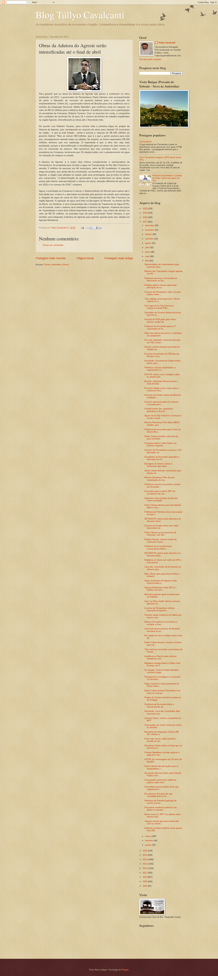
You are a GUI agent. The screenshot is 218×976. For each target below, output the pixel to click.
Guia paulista (145, 141)
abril (147, 261)
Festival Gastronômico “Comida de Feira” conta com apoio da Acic (167, 178)
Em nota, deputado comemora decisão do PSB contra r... (162, 341)
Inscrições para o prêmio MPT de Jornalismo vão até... (159, 492)
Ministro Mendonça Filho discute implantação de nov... (159, 478)
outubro (149, 234)
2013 (145, 864)
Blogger (125, 970)
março (148, 836)
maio (147, 256)
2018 (145, 217)
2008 (145, 886)
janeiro (148, 845)
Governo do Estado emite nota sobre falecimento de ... (161, 526)
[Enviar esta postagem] (82, 227)
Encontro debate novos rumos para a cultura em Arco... (161, 389)
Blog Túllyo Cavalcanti (80, 14)
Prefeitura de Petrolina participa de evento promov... (160, 801)
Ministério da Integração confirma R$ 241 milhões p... (161, 733)
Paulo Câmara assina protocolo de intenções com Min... (160, 533)
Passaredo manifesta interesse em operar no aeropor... (160, 808)
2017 (145, 222)
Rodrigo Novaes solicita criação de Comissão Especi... (160, 540)
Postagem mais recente (51, 258)
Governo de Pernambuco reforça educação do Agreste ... (159, 609)
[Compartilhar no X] (94, 228)
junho (148, 252)
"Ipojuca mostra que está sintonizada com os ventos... (161, 822)
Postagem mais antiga (119, 258)
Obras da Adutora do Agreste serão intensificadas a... (160, 581)
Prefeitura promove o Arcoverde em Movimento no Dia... (160, 279)
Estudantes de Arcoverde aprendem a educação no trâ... (161, 458)
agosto (148, 243)
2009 (145, 881)
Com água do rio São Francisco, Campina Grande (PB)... (159, 306)
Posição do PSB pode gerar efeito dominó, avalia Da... (160, 320)
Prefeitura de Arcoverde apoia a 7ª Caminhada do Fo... (160, 327)
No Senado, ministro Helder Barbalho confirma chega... (161, 671)
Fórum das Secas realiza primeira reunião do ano (160, 740)
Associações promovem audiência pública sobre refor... (160, 781)
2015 (145, 855)
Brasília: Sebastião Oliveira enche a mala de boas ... (161, 382)
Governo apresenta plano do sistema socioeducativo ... (161, 403)
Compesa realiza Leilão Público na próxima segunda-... (160, 444)
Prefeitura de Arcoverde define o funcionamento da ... (159, 705)
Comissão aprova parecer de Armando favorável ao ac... (162, 629)
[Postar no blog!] (91, 228)
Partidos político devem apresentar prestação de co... (160, 286)
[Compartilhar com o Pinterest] (100, 228)
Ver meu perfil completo (150, 59)
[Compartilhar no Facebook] (97, 228)
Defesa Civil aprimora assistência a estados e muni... (160, 623)
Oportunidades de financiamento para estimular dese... (161, 265)
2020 (145, 208)
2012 (145, 868)
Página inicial (85, 258)
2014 (145, 859)
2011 (145, 873)
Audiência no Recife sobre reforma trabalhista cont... (160, 657)
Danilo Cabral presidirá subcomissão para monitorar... (161, 437)
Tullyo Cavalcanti (166, 42)
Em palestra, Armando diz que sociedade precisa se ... (158, 795)
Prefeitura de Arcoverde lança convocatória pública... (158, 547)
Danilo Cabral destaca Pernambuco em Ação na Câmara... (162, 691)
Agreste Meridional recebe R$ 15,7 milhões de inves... (160, 588)
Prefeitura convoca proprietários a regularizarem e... (160, 368)
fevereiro (149, 840)
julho (147, 247)
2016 (145, 851)
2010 (145, 877)
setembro (149, 239)
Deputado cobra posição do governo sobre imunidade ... (161, 499)
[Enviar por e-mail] (88, 228)
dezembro (150, 225)
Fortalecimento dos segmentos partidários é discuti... (158, 410)
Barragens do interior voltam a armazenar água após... (158, 465)
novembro (150, 230)
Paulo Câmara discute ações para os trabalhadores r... (161, 767)
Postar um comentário (53, 245)
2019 (145, 213)
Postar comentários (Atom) (56, 264)
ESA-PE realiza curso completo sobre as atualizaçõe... (162, 375)
